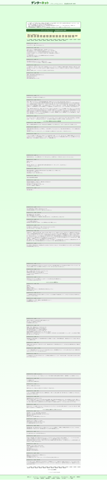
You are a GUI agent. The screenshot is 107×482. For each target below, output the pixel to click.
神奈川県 (69, 35)
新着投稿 (78, 476)
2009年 (44, 40)
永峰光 (72, 478)
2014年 (79, 39)
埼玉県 (60, 35)
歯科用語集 (48, 478)
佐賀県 (53, 36)
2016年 (71, 39)
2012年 (32, 40)
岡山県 (28, 36)
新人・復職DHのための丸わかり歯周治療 (53, 121)
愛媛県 (44, 36)
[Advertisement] (53, 13)
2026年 (31, 39)
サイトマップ (35, 476)
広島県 (32, 36)
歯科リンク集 (72, 476)
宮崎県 (66, 36)
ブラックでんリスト (64, 476)
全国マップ (29, 34)
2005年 (60, 40)
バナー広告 (64, 478)
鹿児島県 (69, 36)
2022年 (47, 39)
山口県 (35, 36)
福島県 (47, 35)
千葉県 (63, 35)
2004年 (64, 40)
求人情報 (53, 478)
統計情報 (58, 478)
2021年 (51, 39)
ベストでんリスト (56, 476)
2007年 (52, 40)
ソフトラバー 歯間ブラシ (53, 282)
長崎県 (57, 36)
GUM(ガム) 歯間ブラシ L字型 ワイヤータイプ (54, 409)
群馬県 (57, 35)
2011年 (36, 40)
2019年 (59, 39)
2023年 (43, 39)
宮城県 (38, 35)
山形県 (44, 35)
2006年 (56, 40)
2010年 (40, 40)
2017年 (67, 39)
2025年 (35, 39)
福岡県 (50, 36)
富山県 (76, 35)
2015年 (75, 39)
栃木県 (53, 35)
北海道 (28, 35)
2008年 (48, 40)
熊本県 (60, 36)
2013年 (28, 40)
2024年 (39, 39)
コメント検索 (36, 478)
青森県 (32, 35)
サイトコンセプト (37, 26)
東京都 (66, 35)
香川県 (41, 36)
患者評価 (42, 478)
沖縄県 (73, 36)
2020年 (55, 39)
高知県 (47, 36)
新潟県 (73, 35)
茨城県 (50, 35)
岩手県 (35, 35)
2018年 (63, 39)
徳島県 (38, 36)
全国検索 (49, 476)
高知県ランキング (35, 34)
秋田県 (41, 35)
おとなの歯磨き (53, 469)
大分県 (63, 36)
